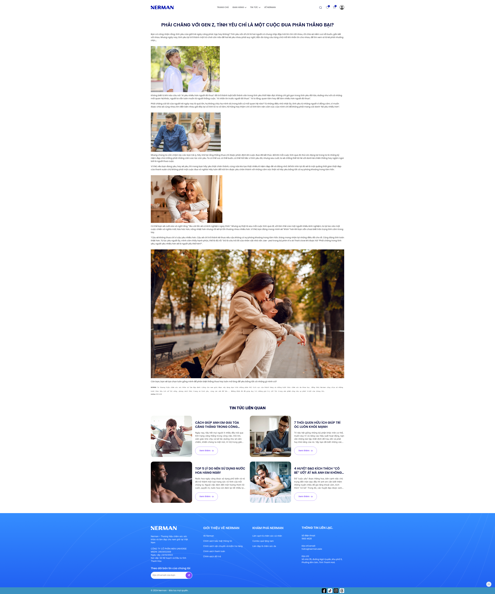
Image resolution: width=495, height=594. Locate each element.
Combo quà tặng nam (263, 541)
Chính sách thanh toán (214, 551)
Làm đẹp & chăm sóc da (264, 546)
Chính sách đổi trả (212, 556)
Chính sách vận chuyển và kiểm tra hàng (223, 546)
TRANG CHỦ (223, 7)
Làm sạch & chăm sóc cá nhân (267, 535)
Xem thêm (205, 451)
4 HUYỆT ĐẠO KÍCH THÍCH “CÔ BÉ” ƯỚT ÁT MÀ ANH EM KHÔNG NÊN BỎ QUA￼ (318, 473)
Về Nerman (270, 7)
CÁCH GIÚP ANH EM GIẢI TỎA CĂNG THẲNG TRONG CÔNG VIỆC (217, 427)
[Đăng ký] (342, 7)
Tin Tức (254, 7)
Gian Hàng (238, 7)
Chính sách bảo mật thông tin (217, 541)
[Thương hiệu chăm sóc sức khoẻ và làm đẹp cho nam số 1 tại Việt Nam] (162, 7)
